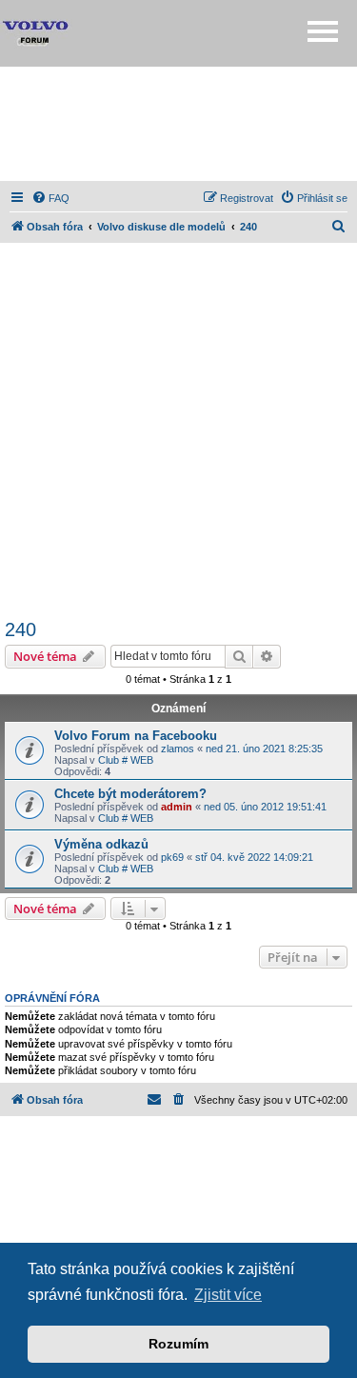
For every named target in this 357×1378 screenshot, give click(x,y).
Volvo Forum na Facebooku (135, 736)
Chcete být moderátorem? (130, 794)
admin (176, 806)
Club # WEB (125, 760)
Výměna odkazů (101, 844)
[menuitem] (50, 198)
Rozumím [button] (178, 1343)
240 (20, 629)
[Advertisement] (179, 123)
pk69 (172, 857)
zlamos (177, 748)
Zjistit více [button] (228, 1295)
